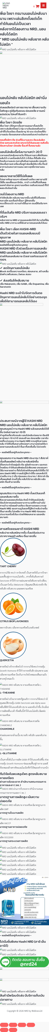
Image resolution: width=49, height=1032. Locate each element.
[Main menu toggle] (43, 5)
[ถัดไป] (13, 1030)
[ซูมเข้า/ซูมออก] (4, 1025)
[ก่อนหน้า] (4, 1030)
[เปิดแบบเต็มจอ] (13, 1025)
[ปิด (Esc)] (31, 1025)
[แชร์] (22, 1025)
